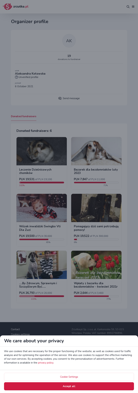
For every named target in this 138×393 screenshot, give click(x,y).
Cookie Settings (69, 377)
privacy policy (45, 362)
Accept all (69, 386)
